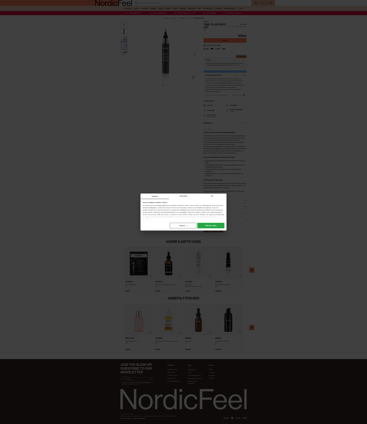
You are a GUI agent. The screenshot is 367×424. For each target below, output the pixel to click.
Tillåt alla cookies (211, 225)
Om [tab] (212, 196)
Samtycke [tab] (155, 196)
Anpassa (182, 225)
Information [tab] (183, 196)
